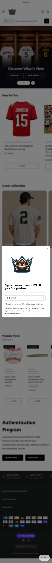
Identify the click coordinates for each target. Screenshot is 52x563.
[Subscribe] (42, 298)
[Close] (47, 248)
